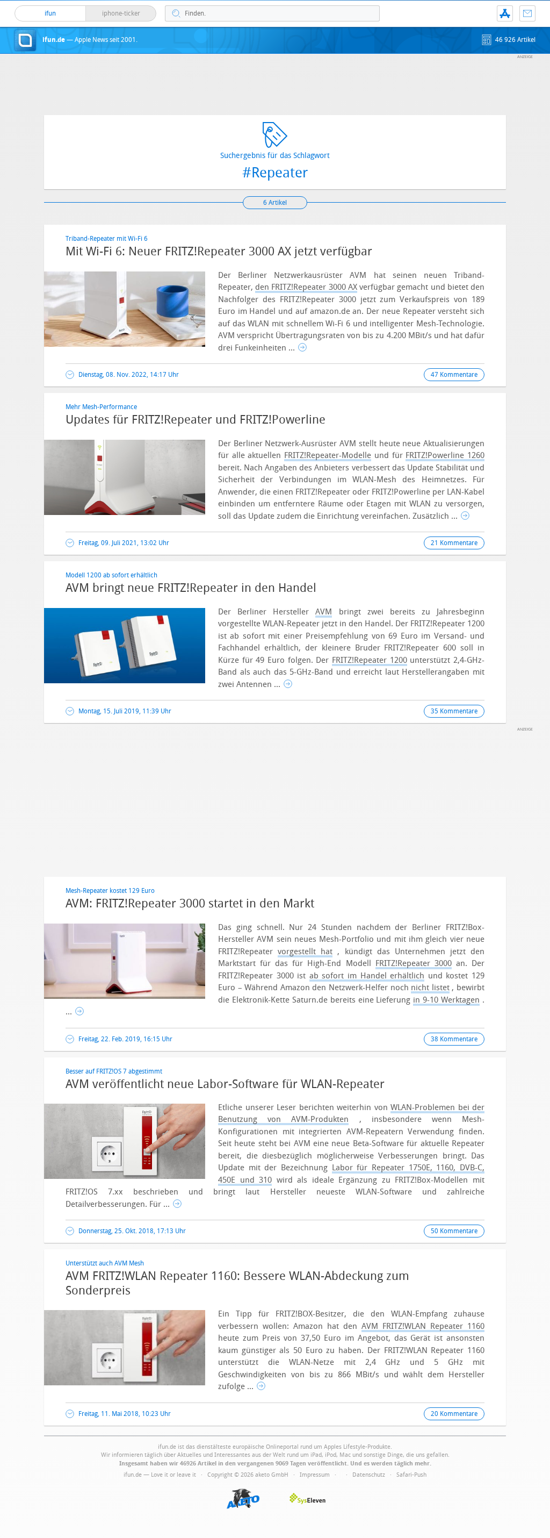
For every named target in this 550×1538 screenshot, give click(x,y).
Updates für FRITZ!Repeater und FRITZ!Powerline (195, 420)
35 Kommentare (454, 711)
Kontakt (527, 13)
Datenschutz (368, 1474)
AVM (323, 612)
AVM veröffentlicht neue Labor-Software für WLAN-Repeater (225, 1084)
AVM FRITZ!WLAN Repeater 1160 (422, 1326)
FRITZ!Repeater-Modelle (327, 455)
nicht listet (430, 987)
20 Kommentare (454, 1414)
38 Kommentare (454, 1039)
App (504, 13)
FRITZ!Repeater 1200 (369, 660)
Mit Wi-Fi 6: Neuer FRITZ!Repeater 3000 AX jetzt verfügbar (219, 252)
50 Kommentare (454, 1231)
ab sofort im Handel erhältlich (366, 976)
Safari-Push (411, 1474)
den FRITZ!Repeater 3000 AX (306, 287)
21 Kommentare (454, 543)
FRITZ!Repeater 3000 (413, 963)
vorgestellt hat (305, 951)
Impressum (315, 1474)
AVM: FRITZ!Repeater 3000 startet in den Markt (190, 904)
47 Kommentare (454, 374)
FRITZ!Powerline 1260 (445, 455)
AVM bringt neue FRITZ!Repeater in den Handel (191, 588)
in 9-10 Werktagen (446, 1000)
